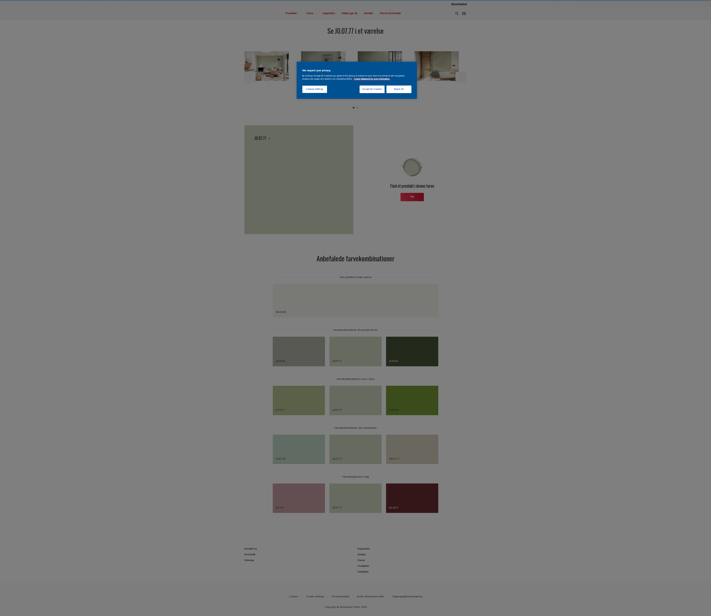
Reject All (399, 89)
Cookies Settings (314, 89)
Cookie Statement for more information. (372, 79)
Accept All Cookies (372, 89)
